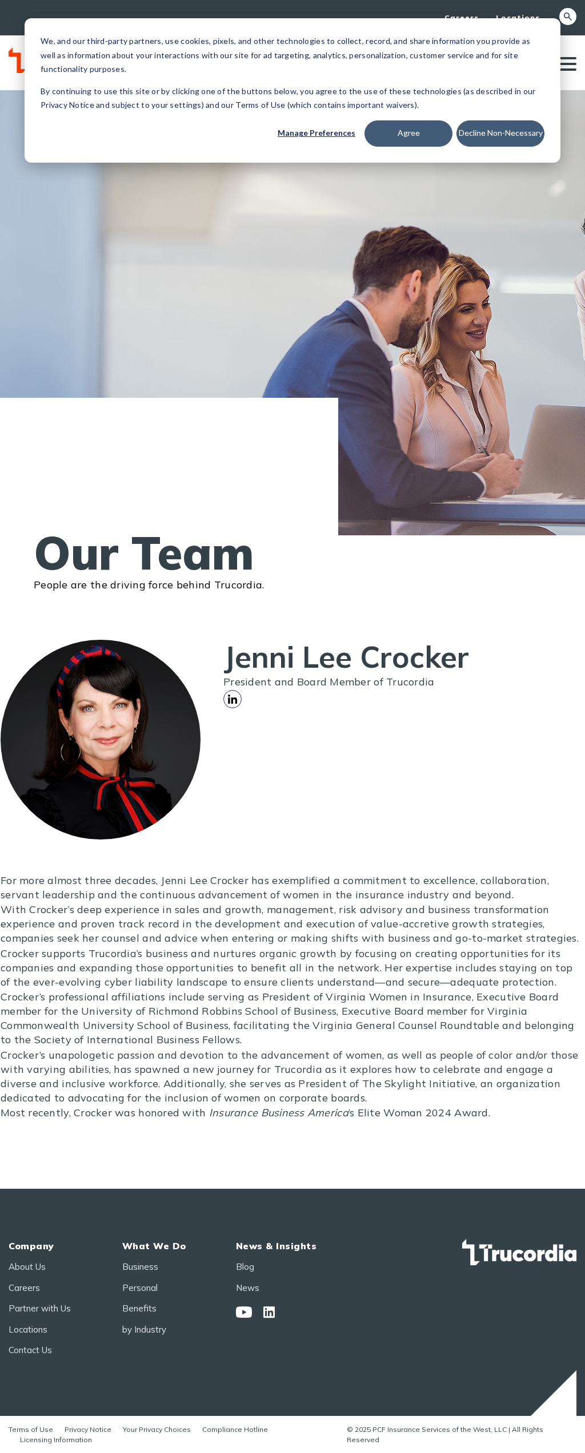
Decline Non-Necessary (501, 133)
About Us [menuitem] (27, 1266)
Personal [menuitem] (140, 1287)
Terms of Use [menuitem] (31, 1429)
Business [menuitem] (140, 1266)
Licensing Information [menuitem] (56, 1439)
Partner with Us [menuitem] (40, 1308)
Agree (409, 133)
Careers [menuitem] (461, 17)
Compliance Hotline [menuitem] (235, 1429)
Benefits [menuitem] (139, 1308)
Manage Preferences (316, 133)
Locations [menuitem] (518, 17)
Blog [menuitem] (245, 1266)
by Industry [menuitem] (144, 1329)
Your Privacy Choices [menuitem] (157, 1429)
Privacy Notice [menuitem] (88, 1429)
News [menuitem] (247, 1287)
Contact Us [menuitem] (30, 1350)
